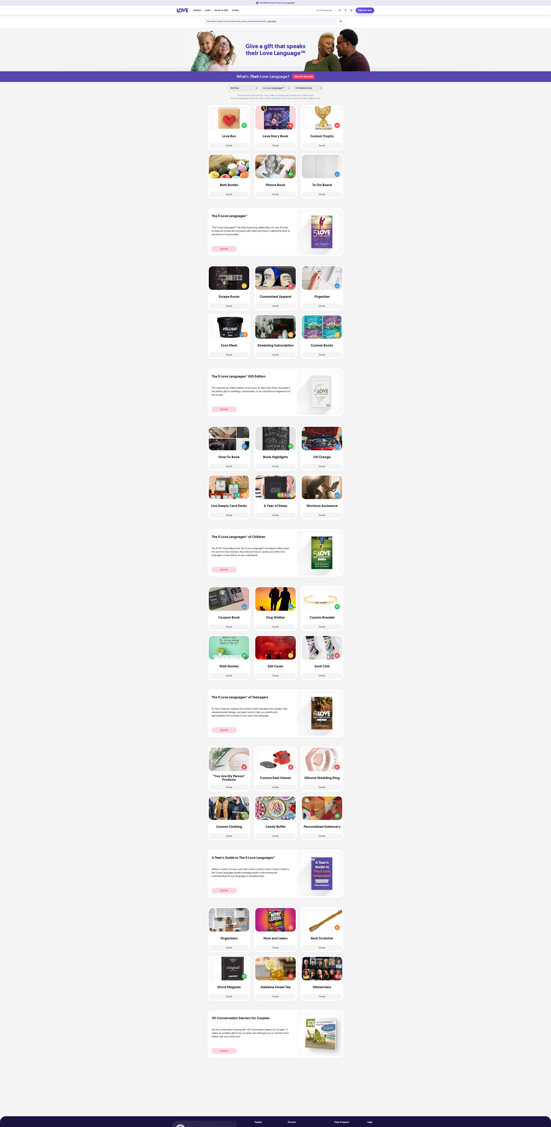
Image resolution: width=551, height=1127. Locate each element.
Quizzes (197, 10)
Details (229, 146)
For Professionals (324, 10)
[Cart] (351, 10)
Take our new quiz (303, 76)
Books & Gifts (221, 10)
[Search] (339, 10)
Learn (208, 10)
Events (235, 10)
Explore (224, 248)
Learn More (271, 21)
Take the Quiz (365, 10)
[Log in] (345, 10)
